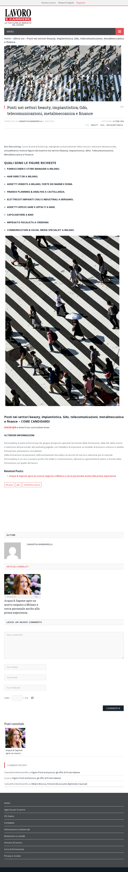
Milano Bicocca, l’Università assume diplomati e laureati (59, 783)
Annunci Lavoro (48, 2)
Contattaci (9, 822)
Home (7, 38)
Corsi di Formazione (14, 849)
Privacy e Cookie (12, 855)
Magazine (80, 2)
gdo (102, 125)
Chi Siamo (9, 816)
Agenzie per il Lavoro (14, 809)
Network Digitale (66, 2)
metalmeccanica (114, 125)
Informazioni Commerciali (17, 829)
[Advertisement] (64, 137)
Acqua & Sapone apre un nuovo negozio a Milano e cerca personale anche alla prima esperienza (62, 475)
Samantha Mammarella (30, 121)
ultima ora (18, 38)
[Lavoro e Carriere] (17, 14)
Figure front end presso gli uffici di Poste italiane (56, 772)
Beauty (94, 125)
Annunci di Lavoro (13, 842)
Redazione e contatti (14, 836)
